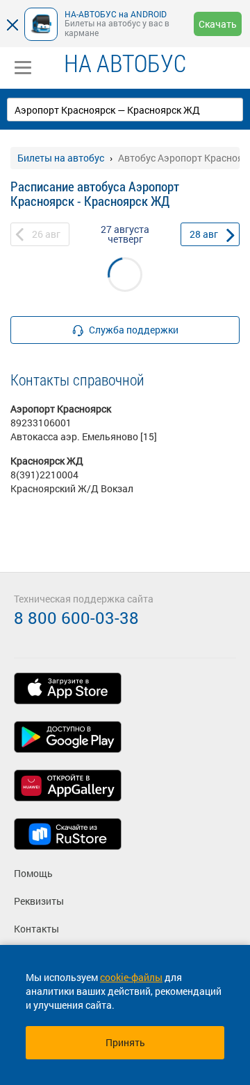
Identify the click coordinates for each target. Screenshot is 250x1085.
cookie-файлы (131, 977)
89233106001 (41, 422)
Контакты (36, 928)
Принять (125, 1042)
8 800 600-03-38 (76, 618)
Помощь (33, 873)
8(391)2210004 (44, 474)
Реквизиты (39, 901)
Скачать (218, 24)
